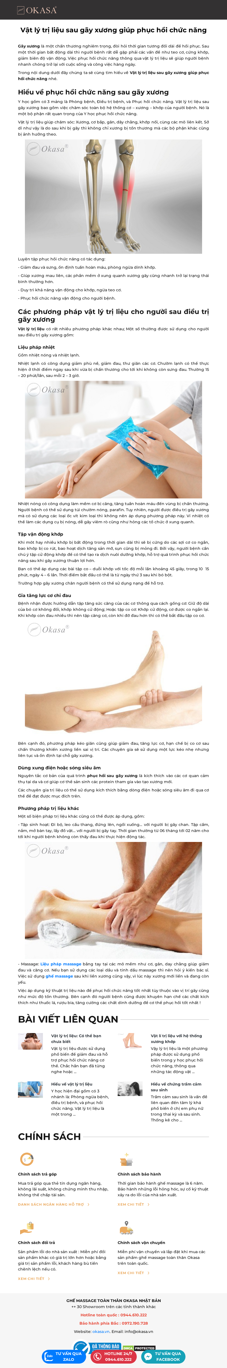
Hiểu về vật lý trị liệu (71, 1084)
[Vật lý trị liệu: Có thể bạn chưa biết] (30, 1041)
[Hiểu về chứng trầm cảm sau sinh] (130, 1088)
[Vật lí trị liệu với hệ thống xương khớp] (130, 1041)
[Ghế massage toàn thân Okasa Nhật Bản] (36, 9)
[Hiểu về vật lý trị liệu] (30, 1089)
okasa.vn (101, 1331)
